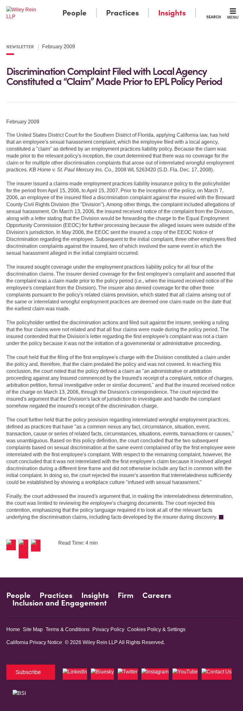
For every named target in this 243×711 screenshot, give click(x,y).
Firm (126, 595)
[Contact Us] (217, 674)
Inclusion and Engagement (59, 603)
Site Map (33, 629)
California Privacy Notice (34, 642)
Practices (122, 13)
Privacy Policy (108, 629)
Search (213, 17)
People (74, 13)
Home (13, 629)
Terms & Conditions (68, 629)
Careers (156, 595)
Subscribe (28, 672)
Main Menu (104, 6)
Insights (172, 13)
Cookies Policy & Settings (156, 629)
